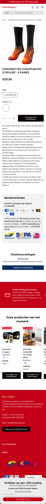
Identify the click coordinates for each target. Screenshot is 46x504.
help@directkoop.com (16, 423)
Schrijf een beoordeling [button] (23, 268)
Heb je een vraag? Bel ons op (16, 429)
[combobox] (23, 12)
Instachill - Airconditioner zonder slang (27, 353)
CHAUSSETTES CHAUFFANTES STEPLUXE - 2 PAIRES (25, 20)
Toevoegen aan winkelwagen (31, 118)
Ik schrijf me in (23, 499)
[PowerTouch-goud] (11, 336)
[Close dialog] (44, 480)
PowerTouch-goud (6, 350)
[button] (37, 7)
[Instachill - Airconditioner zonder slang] (32, 336)
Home (4, 20)
